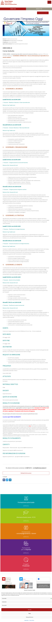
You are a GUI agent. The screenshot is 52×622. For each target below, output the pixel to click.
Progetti (26, 565)
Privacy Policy (31, 620)
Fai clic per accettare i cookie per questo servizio (43, 586)
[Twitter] (21, 579)
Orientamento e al (26, 532)
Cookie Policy (26, 620)
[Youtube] (3, 579)
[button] (49, 2)
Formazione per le (26, 549)
